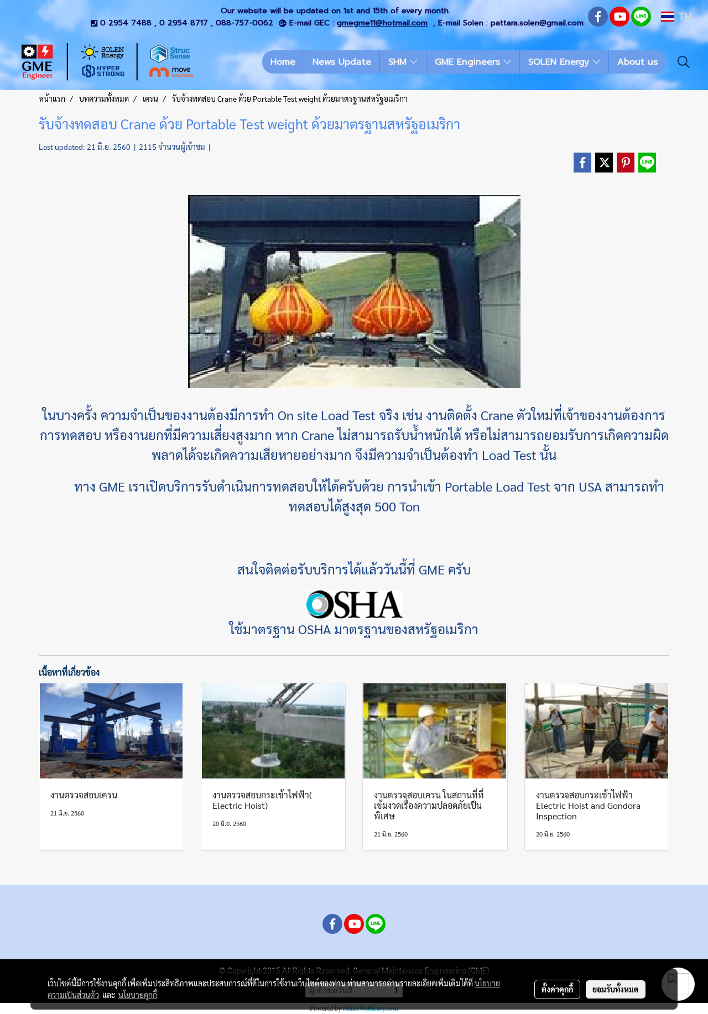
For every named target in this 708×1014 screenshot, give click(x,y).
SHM (399, 62)
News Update (342, 62)
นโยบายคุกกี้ (137, 995)
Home (282, 62)
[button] (683, 61)
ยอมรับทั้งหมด (615, 989)
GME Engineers (469, 62)
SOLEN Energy (560, 62)
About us (637, 62)
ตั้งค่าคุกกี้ (557, 989)
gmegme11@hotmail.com (382, 23)
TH (682, 16)
